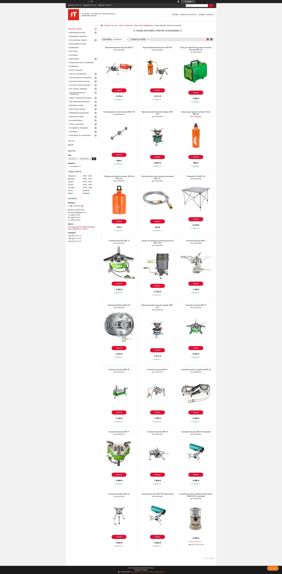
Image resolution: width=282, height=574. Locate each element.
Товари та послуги (187, 15)
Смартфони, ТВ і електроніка (80, 135)
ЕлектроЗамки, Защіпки (78, 40)
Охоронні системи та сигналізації (82, 63)
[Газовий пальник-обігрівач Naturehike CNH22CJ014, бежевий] (196, 517)
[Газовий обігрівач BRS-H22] (119, 326)
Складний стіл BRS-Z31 (195, 176)
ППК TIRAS (73, 51)
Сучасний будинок (76, 120)
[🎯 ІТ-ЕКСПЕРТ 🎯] (73, 15)
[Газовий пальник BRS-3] (196, 262)
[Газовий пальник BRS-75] (196, 326)
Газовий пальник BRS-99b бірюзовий (157, 494)
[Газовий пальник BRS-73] (119, 262)
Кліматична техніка (76, 105)
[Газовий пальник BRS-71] (119, 453)
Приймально (74, 48)
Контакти (209, 15)
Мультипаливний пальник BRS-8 (119, 47)
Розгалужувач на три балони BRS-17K (119, 112)
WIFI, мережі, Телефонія (78, 89)
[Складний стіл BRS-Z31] (196, 197)
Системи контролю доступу (80, 81)
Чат (274, 568)
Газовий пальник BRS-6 (157, 370)
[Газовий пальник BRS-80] (119, 391)
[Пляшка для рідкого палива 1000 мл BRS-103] (119, 200)
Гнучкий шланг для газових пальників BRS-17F (157, 177)
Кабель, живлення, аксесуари (80, 98)
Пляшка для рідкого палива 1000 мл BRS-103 (119, 177)
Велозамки (74, 55)
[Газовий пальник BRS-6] (157, 391)
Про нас (71, 141)
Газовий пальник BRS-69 (119, 494)
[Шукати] (211, 5)
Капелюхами (74, 59)
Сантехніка (73, 132)
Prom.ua (151, 568)
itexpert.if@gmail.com (78, 212)
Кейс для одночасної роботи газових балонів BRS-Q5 (195, 48)
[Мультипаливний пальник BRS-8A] (157, 69)
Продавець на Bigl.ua (141, 570)
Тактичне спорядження (78, 74)
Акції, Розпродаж (76, 70)
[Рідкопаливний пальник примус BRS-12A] (157, 328)
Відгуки (71, 145)
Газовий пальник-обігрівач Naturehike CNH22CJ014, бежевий (195, 495)
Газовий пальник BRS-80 (119, 370)
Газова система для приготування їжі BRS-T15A (157, 242)
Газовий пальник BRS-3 (196, 241)
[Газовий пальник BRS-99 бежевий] (196, 453)
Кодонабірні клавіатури (78, 36)
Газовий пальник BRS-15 (157, 432)
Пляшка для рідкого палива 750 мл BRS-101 (196, 113)
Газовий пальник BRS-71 (119, 432)
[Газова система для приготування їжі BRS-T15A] (157, 264)
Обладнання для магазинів (79, 113)
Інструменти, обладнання (79, 128)
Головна (175, 15)
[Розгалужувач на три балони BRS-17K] (119, 133)
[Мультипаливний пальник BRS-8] (119, 69)
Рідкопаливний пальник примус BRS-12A (157, 306)
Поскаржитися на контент (138, 572)
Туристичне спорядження (143, 25)
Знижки (202, 15)
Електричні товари (76, 117)
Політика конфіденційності (155, 572)
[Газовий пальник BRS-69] (119, 515)
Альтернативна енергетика (80, 102)
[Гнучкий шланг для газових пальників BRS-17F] (157, 200)
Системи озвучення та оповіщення (77, 93)
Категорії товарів (75, 29)
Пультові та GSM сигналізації (80, 85)
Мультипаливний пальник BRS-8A (157, 47)
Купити (119, 90)
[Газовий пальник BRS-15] (157, 453)
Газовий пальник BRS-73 (119, 241)
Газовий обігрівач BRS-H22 (119, 305)
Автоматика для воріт (77, 33)
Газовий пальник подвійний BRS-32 (196, 370)
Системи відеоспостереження (80, 78)
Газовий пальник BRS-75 (196, 305)
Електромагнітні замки (78, 44)
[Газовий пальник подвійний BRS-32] (196, 391)
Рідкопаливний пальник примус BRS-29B (157, 113)
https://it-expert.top (77, 210)
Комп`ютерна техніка (77, 109)
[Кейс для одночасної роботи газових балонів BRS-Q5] (196, 71)
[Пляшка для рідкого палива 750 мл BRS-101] (196, 135)
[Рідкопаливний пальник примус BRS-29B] (157, 135)
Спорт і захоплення (126, 25)
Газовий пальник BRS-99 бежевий (195, 432)
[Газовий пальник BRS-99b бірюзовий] (157, 515)
